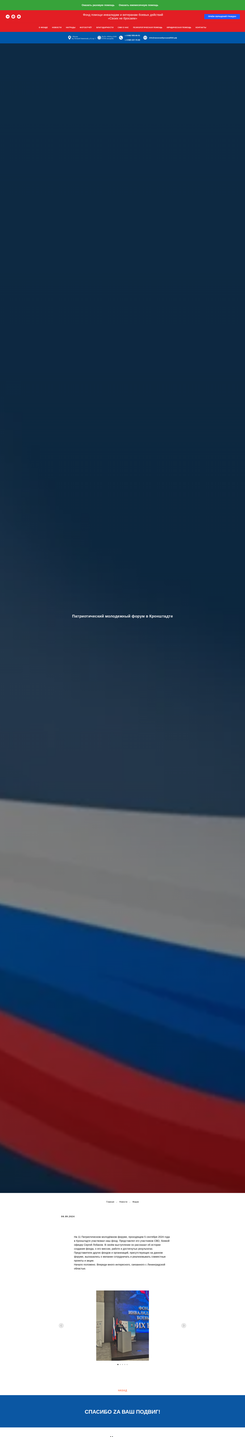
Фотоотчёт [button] (86, 27)
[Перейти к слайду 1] (117, 1364)
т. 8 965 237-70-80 (132, 40)
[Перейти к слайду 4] (124, 1364)
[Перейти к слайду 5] (127, 1364)
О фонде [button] (43, 27)
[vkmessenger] (13, 17)
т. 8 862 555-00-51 (132, 35)
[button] (222, 16)
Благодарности (105, 27)
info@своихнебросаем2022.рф (163, 38)
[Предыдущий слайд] (61, 1325)
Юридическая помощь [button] (179, 27)
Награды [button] (71, 27)
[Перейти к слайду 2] (120, 1364)
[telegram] (8, 17)
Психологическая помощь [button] (147, 27)
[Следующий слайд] (183, 1325)
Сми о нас (123, 27)
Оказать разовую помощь (98, 5)
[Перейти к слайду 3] (122, 1364)
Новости (57, 27)
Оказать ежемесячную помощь (138, 5)
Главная (110, 1202)
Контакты (201, 27)
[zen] (19, 17)
